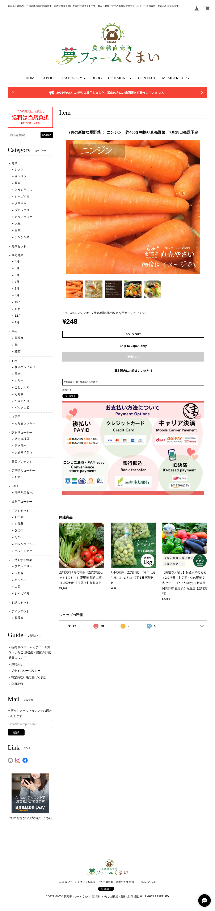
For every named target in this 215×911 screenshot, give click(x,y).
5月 (17, 268)
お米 (14, 360)
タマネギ (20, 203)
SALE (15, 486)
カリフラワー (23, 216)
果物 (14, 331)
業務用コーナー (22, 501)
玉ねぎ (19, 573)
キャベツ (20, 176)
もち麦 (19, 394)
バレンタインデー (26, 544)
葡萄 (18, 351)
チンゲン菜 (22, 237)
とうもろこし (23, 189)
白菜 (18, 230)
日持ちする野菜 (22, 560)
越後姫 (19, 337)
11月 (18, 309)
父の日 (19, 530)
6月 (17, 275)
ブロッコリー (23, 210)
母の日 (19, 537)
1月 (17, 322)
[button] (73, 78)
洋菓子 (16, 416)
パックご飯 (22, 407)
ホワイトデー (23, 550)
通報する (67, 389)
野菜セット (19, 246)
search (46, 134)
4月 (17, 261)
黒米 (18, 373)
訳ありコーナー (22, 432)
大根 (18, 223)
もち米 (19, 380)
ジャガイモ (22, 196)
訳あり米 (20, 445)
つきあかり (22, 400)
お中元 (19, 517)
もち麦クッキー (25, 423)
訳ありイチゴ (23, 452)
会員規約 (17, 684)
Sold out (133, 356)
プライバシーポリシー (26, 670)
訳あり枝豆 (22, 438)
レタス (19, 169)
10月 (18, 302)
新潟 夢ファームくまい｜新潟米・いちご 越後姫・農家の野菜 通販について (30, 652)
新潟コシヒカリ (25, 367)
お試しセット (20, 602)
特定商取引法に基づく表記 (28, 677)
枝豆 (18, 183)
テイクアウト (20, 611)
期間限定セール (25, 492)
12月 (18, 315)
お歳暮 (19, 523)
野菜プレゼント (22, 461)
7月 (17, 281)
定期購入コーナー (23, 470)
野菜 (14, 163)
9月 (17, 295)
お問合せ (17, 664)
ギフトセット (20, 510)
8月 (17, 288)
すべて (72, 626)
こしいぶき (22, 387)
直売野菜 (17, 255)
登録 (16, 732)
